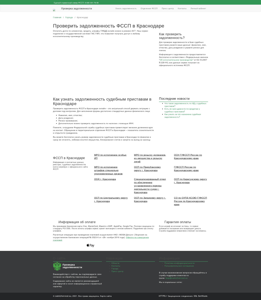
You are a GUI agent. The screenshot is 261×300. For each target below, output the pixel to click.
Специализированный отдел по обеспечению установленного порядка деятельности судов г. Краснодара (150, 185)
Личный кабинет (198, 8)
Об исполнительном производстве (176, 59)
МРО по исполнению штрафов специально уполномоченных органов (108, 170)
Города (69, 17)
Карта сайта (106, 296)
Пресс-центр (168, 8)
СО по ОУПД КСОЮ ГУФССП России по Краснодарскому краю (190, 201)
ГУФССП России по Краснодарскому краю (186, 168)
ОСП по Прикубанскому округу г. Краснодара (147, 168)
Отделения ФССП (149, 8)
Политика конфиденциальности (179, 263)
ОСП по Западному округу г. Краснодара (150, 199)
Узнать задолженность (126, 8)
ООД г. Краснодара (105, 179)
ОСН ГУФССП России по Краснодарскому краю (188, 156)
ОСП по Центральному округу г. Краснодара (111, 199)
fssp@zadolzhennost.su (177, 278)
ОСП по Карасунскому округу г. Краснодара (190, 180)
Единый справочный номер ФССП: (76, 2)
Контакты (182, 8)
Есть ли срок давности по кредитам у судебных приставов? (182, 110)
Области (115, 263)
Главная (57, 17)
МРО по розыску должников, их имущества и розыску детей (150, 158)
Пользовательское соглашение (179, 265)
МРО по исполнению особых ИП (110, 156)
